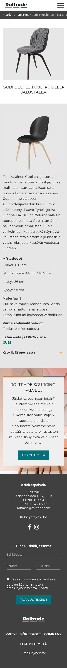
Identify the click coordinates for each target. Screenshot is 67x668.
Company (52, 634)
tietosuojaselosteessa (22, 588)
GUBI (7, 343)
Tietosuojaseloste (33, 653)
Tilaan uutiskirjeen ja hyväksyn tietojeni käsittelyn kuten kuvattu (31, 584)
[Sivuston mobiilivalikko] (60, 5)
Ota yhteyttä (33, 455)
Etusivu (8, 15)
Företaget (30, 634)
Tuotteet (22, 15)
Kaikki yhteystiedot (33, 517)
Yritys (12, 634)
